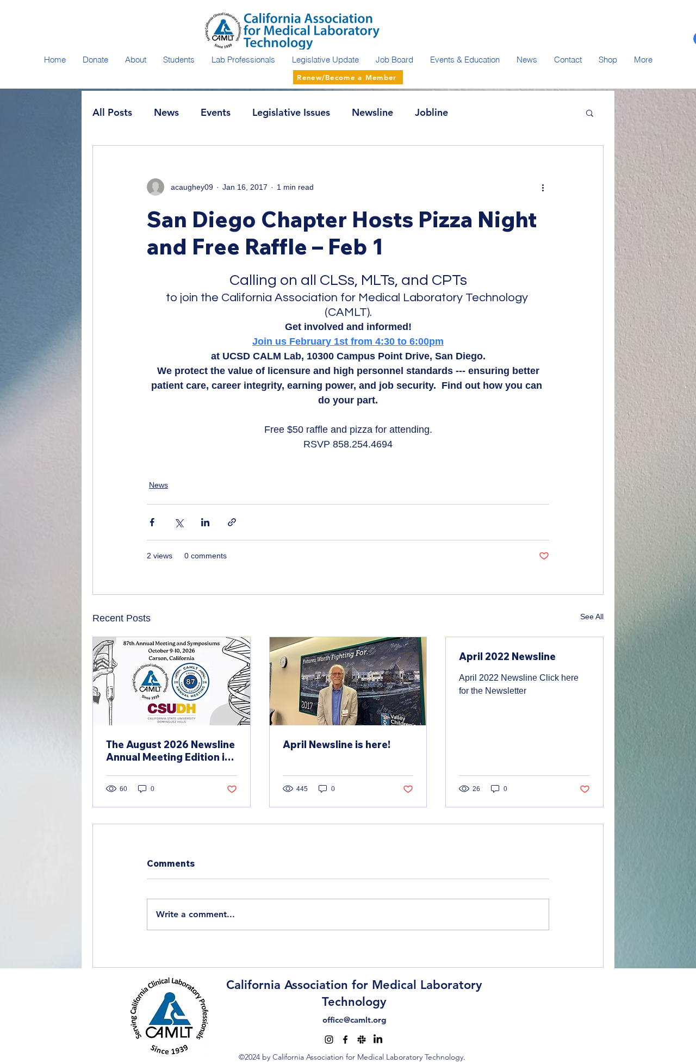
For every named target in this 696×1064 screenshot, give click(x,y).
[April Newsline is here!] (348, 681)
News (166, 112)
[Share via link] (232, 522)
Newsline (372, 112)
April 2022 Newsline (507, 656)
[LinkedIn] (377, 1039)
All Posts (112, 112)
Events (216, 112)
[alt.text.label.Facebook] (345, 1039)
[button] (590, 112)
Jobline (431, 112)
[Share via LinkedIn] (205, 522)
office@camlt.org (354, 1020)
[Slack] (361, 1039)
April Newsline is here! (336, 744)
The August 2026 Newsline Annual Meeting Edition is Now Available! (170, 750)
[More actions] (542, 187)
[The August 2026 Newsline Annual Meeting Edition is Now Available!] (171, 681)
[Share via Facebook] (152, 522)
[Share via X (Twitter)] (178, 522)
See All (592, 616)
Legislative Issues (291, 112)
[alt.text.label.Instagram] (329, 1039)
